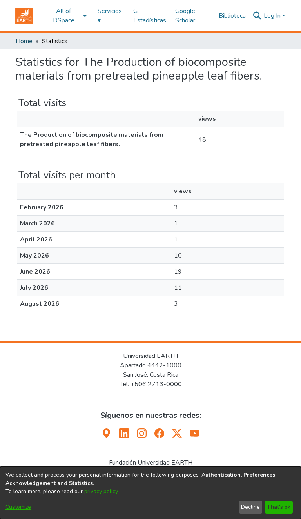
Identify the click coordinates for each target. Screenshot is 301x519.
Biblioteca (232, 15)
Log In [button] (273, 15)
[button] (24, 16)
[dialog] (150, 493)
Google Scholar (185, 16)
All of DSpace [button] (63, 16)
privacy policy (101, 491)
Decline (250, 507)
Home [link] (24, 41)
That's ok (278, 507)
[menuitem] (65, 15)
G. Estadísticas (149, 16)
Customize (18, 507)
